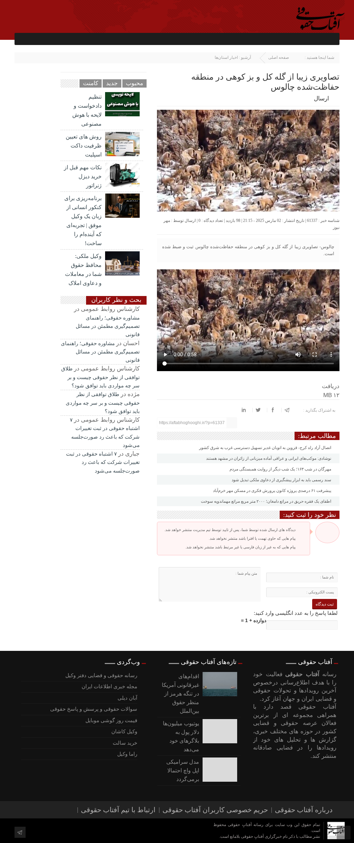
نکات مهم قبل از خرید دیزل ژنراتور (83, 176)
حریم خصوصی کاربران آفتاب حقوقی (215, 810)
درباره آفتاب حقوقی (304, 810)
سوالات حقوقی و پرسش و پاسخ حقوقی (93, 709)
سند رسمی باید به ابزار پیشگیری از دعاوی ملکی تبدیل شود (282, 479)
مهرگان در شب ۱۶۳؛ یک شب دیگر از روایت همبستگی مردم (281, 469)
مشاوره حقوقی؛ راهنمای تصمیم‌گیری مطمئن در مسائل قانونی (108, 326)
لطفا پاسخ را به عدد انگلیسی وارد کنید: (296, 613)
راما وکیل (127, 754)
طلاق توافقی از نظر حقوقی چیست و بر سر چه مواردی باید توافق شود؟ (100, 377)
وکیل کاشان (124, 731)
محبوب (134, 83)
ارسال (321, 98)
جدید (112, 83)
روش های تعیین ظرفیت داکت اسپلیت (84, 146)
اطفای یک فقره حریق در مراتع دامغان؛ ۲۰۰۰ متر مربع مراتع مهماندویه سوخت (266, 501)
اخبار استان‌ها (226, 57)
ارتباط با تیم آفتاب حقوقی (118, 810)
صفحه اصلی (278, 57)
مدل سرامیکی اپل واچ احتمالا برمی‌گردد (182, 770)
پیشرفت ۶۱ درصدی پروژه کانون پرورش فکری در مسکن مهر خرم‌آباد (272, 490)
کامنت (90, 83)
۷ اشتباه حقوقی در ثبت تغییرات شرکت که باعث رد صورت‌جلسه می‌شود (103, 462)
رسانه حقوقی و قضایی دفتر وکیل (101, 675)
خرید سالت (125, 743)
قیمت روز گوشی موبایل (111, 720)
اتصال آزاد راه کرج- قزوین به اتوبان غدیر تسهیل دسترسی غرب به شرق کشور (265, 447)
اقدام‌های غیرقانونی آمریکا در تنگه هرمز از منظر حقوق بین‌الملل (180, 693)
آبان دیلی (127, 698)
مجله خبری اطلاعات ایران (109, 686)
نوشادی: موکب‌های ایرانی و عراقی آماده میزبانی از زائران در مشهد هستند (269, 458)
